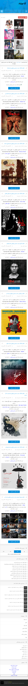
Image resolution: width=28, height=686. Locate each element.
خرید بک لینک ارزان (14, 665)
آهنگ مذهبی (24, 628)
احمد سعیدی (24, 651)
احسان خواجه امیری (23, 649)
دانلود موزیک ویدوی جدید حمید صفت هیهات (19, 566)
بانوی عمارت (7, 153)
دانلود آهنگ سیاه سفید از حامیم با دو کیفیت (16, 591)
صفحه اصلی (19, 62)
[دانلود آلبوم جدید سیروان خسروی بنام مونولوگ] (19, 24)
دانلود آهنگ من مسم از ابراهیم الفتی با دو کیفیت (15, 587)
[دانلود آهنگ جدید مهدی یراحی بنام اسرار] (19, 44)
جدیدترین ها (19, 70)
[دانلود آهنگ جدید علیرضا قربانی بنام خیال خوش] (9, 24)
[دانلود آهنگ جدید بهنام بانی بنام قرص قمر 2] (19, 54)
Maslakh (22, 351)
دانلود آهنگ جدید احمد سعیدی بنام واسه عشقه (19, 578)
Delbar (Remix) (23, 301)
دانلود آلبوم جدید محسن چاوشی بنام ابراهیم (15, 243)
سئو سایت (14, 672)
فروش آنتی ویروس (14, 675)
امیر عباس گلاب (23, 658)
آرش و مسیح (24, 656)
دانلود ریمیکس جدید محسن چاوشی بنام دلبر (15, 293)
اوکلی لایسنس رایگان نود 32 (14, 669)
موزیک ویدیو (25, 631)
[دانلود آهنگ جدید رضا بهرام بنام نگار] (19, 34)
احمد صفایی (24, 654)
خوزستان (7, 457)
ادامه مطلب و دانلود (14, 88)
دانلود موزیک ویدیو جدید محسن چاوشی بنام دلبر (14, 497)
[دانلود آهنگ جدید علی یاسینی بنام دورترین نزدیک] (9, 54)
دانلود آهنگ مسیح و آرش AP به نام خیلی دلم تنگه (18, 571)
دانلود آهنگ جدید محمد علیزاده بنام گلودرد (19, 576)
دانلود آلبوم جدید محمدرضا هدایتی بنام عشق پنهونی (18, 575)
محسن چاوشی (12, 82)
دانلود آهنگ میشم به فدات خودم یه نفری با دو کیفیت (15, 610)
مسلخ (8, 353)
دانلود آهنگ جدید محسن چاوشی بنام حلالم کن (14, 93)
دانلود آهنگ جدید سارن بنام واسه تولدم (20, 562)
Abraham (22, 251)
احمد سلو (24, 653)
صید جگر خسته (6, 407)
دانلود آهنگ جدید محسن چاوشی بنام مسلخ (15, 343)
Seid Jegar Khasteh (22, 405)
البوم (23, 246)
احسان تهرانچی (24, 647)
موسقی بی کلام (24, 634)
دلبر (8, 303)
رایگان (14, 674)
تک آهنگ (22, 70)
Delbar (24, 505)
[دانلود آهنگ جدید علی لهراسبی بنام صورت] (9, 34)
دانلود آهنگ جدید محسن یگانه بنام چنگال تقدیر (18, 573)
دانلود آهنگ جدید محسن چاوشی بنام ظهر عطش (14, 193)
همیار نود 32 (14, 671)
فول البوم (25, 625)
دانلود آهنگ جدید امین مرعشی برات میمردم (19, 568)
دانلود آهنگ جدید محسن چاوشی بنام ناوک (15, 68)
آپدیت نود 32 (14, 667)
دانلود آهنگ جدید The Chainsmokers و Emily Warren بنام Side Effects (15, 564)
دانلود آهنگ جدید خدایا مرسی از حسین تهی (19, 569)
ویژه (15, 70)
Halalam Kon (22, 102)
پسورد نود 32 (14, 668)
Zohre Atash (22, 202)
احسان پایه (24, 645)
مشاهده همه (3, 17)
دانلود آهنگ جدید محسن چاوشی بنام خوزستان (14, 447)
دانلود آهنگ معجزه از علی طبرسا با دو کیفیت (16, 602)
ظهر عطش (7, 203)
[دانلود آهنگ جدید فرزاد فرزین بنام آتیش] (9, 44)
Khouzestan (22, 455)
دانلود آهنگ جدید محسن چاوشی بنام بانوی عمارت (14, 143)
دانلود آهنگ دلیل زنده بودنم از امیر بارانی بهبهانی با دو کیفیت (13, 595)
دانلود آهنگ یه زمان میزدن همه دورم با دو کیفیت (15, 606)
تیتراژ (20, 146)
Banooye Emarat (22, 152)
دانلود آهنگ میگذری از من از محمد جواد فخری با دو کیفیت (14, 598)
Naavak (22, 76)
